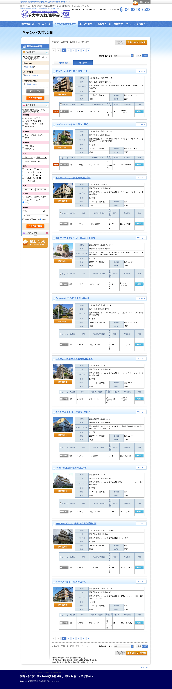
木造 (26, 135)
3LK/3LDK (28, 178)
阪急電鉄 (28, 63)
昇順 (139, 55)
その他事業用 (29, 127)
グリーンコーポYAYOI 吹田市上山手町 (74, 358)
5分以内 (35, 197)
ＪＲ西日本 (29, 72)
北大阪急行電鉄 (31, 81)
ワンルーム (29, 170)
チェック (65, 105)
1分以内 (27, 197)
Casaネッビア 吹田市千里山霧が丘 (72, 298)
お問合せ (35, 243)
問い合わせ (63, 94)
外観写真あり (29, 149)
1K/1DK (39, 170)
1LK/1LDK (28, 172)
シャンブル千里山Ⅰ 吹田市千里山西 (73, 412)
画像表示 (63, 62)
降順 (145, 55)
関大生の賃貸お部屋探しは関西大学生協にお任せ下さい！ (41, 8)
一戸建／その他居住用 (33, 121)
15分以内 (37, 200)
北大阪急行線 (30, 84)
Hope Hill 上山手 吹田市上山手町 (71, 468)
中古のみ (36, 219)
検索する (35, 98)
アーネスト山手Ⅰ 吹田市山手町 (71, 582)
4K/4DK (38, 178)
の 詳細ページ (139, 111)
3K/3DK (38, 175)
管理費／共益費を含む (33, 161)
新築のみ (28, 219)
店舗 (26, 124)
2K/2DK (38, 172)
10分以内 (28, 200)
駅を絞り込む (35, 91)
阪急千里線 (29, 67)
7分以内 (43, 197)
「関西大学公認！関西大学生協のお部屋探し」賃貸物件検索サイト (42, 672)
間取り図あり (29, 146)
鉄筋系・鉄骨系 (37, 135)
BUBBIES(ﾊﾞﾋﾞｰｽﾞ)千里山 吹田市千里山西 (76, 523)
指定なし (28, 203)
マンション (29, 118)
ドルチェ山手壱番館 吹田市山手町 (72, 71)
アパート (39, 118)
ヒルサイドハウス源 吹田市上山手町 (73, 177)
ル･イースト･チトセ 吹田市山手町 (72, 124)
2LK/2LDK (28, 175)
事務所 (33, 124)
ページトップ (147, 667)
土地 (41, 124)
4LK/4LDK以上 (30, 181)
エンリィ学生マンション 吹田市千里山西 (75, 238)
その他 (27, 138)
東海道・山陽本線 (31, 76)
